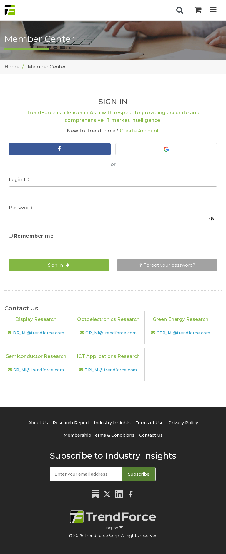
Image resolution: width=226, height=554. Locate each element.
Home (11, 67)
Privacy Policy (183, 422)
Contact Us (151, 435)
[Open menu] (213, 10)
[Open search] (180, 10)
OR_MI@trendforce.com (111, 332)
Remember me (34, 236)
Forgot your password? (169, 265)
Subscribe (138, 474)
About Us (38, 422)
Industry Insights (112, 422)
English (111, 528)
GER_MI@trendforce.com (183, 332)
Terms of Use (149, 422)
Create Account (139, 131)
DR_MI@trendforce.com (38, 332)
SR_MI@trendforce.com (38, 369)
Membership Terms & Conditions (99, 435)
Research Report (71, 422)
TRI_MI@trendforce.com (111, 369)
